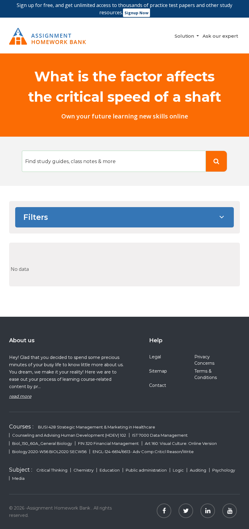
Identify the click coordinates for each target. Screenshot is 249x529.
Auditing (198, 470)
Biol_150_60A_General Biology (42, 443)
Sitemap (158, 371)
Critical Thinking (51, 470)
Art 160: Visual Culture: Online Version (181, 443)
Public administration (146, 470)
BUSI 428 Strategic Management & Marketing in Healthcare (96, 427)
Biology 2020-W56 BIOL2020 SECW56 (49, 451)
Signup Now (136, 12)
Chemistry (83, 470)
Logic (178, 470)
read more (20, 396)
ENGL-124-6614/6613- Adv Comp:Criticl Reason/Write (143, 451)
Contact (157, 385)
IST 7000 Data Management (160, 435)
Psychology (223, 470)
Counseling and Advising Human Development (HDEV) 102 (69, 435)
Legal (155, 357)
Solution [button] (185, 36)
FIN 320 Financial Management (108, 443)
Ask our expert (220, 36)
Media (18, 478)
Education (110, 470)
